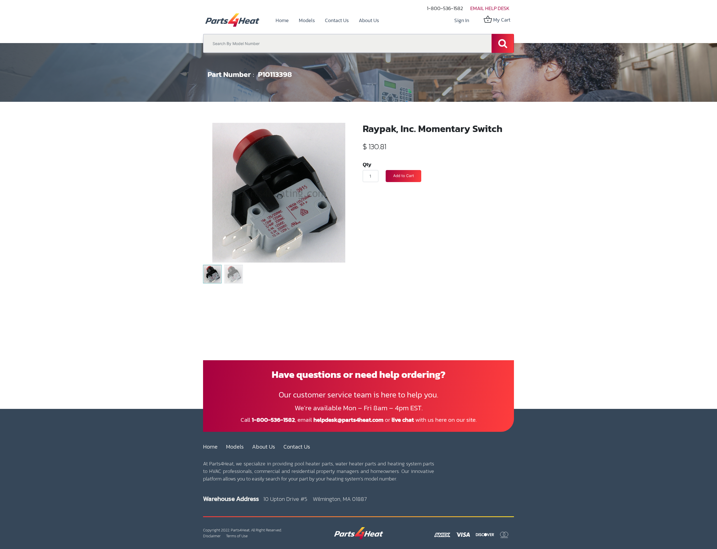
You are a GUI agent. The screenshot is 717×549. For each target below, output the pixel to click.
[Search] (503, 43)
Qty (367, 164)
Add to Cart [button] (403, 175)
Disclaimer (212, 536)
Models (235, 446)
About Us (263, 446)
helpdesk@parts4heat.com (348, 419)
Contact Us (296, 446)
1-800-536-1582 (445, 8)
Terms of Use (237, 536)
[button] (214, 179)
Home (210, 446)
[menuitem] (282, 20)
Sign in (461, 20)
